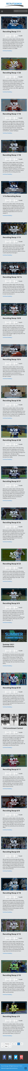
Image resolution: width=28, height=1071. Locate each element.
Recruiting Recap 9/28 (12, 440)
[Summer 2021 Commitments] (14, 635)
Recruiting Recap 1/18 (12, 155)
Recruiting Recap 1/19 (12, 113)
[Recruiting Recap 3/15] (14, 925)
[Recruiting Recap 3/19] (14, 884)
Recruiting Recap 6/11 (12, 769)
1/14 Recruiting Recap (12, 196)
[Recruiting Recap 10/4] (14, 350)
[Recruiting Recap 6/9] (14, 801)
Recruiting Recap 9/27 (12, 481)
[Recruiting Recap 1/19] (14, 105)
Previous (7, 1044)
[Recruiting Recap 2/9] (14, 1007)
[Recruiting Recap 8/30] (14, 679)
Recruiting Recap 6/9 (11, 810)
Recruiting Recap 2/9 (11, 1016)
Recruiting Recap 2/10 (12, 975)
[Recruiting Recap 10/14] (14, 268)
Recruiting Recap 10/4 (12, 359)
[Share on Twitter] (12, 35)
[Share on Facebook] (8, 35)
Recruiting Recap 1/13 (12, 237)
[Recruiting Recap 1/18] (14, 146)
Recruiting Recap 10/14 (12, 277)
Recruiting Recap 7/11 (12, 31)
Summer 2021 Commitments (8, 645)
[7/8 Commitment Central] (14, 719)
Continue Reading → (8, 50)
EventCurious (15, 1068)
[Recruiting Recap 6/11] (14, 760)
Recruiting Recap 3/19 (12, 893)
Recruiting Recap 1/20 (12, 72)
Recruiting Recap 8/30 (12, 687)
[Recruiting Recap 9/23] (14, 555)
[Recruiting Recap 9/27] (14, 472)
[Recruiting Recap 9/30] (14, 391)
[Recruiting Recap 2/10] (14, 966)
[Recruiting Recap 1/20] (14, 64)
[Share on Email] (16, 35)
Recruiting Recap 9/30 (12, 400)
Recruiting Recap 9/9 (11, 603)
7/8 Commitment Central (13, 728)
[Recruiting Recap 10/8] (14, 309)
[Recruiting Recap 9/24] (14, 513)
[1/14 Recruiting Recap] (14, 187)
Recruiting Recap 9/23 (12, 563)
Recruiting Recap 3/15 (12, 934)
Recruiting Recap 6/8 (11, 851)
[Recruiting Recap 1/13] (14, 228)
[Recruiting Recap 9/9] (14, 594)
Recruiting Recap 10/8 (12, 318)
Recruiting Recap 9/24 (12, 522)
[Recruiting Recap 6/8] (14, 843)
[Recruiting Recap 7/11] (14, 22)
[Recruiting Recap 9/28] (14, 431)
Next (6, 1046)
